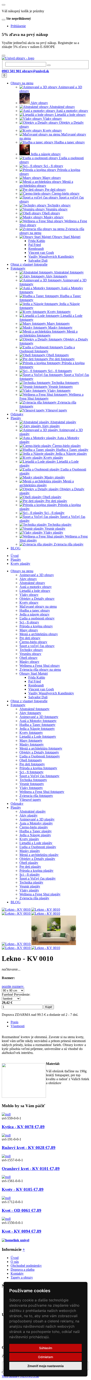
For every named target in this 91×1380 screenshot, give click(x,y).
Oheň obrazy (28, 658)
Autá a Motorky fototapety (38, 721)
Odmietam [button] (45, 1357)
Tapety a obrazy (22, 1277)
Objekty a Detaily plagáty (37, 859)
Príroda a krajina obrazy (36, 626)
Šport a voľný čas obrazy (37, 646)
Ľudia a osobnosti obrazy (37, 618)
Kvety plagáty (20, 563)
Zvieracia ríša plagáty (34, 898)
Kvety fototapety (31, 732)
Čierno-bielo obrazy (33, 642)
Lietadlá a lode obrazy (34, 591)
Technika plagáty (31, 882)
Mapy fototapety (30, 740)
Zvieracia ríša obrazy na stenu (40, 669)
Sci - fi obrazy (29, 622)
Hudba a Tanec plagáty (35, 831)
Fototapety (18, 705)
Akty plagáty (28, 815)
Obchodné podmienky (26, 1265)
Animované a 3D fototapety (38, 717)
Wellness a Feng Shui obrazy (39, 665)
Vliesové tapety (30, 799)
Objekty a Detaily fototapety (39, 752)
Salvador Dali (37, 697)
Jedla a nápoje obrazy (34, 614)
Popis (14, 1022)
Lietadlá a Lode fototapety (37, 736)
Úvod (15, 556)
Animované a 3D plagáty (37, 819)
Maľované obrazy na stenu (38, 606)
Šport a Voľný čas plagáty (37, 878)
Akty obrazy (28, 579)
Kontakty (17, 1273)
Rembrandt (36, 685)
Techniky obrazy (31, 650)
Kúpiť (48, 1007)
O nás (15, 1262)
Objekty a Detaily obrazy (37, 598)
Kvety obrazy (28, 602)
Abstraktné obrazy (32, 583)
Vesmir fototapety (31, 784)
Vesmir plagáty (29, 886)
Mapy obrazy (28, 630)
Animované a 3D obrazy (36, 575)
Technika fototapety (33, 780)
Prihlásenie (18, 26)
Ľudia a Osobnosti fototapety (39, 756)
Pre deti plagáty (30, 866)
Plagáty (16, 559)
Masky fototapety (31, 744)
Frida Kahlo (36, 677)
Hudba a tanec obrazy (34, 610)
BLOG (16, 902)
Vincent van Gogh (41, 689)
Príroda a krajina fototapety (38, 768)
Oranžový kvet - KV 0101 (31, 1168)
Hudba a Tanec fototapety (37, 725)
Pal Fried (34, 681)
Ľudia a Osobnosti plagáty (37, 847)
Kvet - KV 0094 (21, 1231)
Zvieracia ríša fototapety (36, 796)
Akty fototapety (30, 713)
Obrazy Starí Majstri (33, 673)
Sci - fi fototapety (31, 772)
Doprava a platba (22, 1269)
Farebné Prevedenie (15, 994)
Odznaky (17, 803)
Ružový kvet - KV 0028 (28, 1147)
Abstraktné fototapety (34, 709)
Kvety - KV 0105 (23, 1189)
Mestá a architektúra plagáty (39, 855)
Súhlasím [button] (45, 1348)
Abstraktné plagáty (32, 811)
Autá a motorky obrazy (35, 587)
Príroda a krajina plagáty (36, 870)
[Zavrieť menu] (3, 4)
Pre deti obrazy (29, 638)
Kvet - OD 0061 (21, 1210)
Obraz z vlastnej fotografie (29, 701)
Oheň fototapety (30, 760)
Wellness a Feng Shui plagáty (40, 894)
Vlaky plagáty (29, 890)
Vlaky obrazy (28, 594)
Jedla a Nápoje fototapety (37, 729)
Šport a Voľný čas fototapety (39, 776)
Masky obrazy (29, 662)
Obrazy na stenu (22, 571)
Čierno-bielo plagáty (33, 827)
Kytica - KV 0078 (23, 1126)
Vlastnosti (18, 1026)
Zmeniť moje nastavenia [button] (45, 1366)
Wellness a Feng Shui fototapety (41, 792)
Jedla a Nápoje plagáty (35, 835)
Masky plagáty (29, 851)
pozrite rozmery (13, 986)
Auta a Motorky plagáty (36, 823)
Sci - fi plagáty (29, 874)
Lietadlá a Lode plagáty (35, 843)
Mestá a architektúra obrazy (38, 634)
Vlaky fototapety (31, 788)
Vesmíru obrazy (30, 654)
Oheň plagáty (28, 863)
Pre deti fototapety (32, 764)
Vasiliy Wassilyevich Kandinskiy (51, 693)
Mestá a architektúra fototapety (40, 748)
